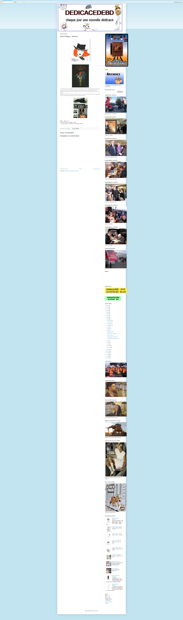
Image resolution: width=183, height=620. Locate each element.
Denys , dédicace (110, 331)
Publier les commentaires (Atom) (71, 170)
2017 (107, 349)
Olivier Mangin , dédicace (117, 533)
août (108, 327)
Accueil (80, 168)
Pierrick (108, 596)
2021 (107, 313)
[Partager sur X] (75, 128)
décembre (109, 320)
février (108, 345)
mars (108, 344)
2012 (107, 357)
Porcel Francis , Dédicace (117, 547)
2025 (107, 307)
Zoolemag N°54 (115, 568)
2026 (107, 305)
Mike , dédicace (110, 335)
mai (108, 340)
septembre (109, 325)
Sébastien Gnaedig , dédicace (113, 338)
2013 (107, 356)
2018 (107, 318)
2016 (107, 351)
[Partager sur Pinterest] (78, 128)
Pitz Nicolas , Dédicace (116, 554)
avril (108, 342)
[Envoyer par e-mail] (73, 128)
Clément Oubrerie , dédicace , (115, 519)
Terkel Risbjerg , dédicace (112, 336)
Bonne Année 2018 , (116, 561)
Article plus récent (63, 168)
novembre (109, 322)
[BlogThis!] (74, 128)
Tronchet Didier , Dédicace (117, 526)
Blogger (96, 610)
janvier (108, 347)
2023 (107, 310)
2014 (107, 354)
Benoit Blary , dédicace (111, 333)
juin (108, 330)
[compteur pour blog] (7, 0)
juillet (108, 328)
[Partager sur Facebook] (77, 128)
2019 (107, 317)
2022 (107, 312)
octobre (109, 323)
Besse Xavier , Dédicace (117, 540)
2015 (107, 352)
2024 (107, 308)
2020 (107, 315)
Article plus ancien (96, 168)
